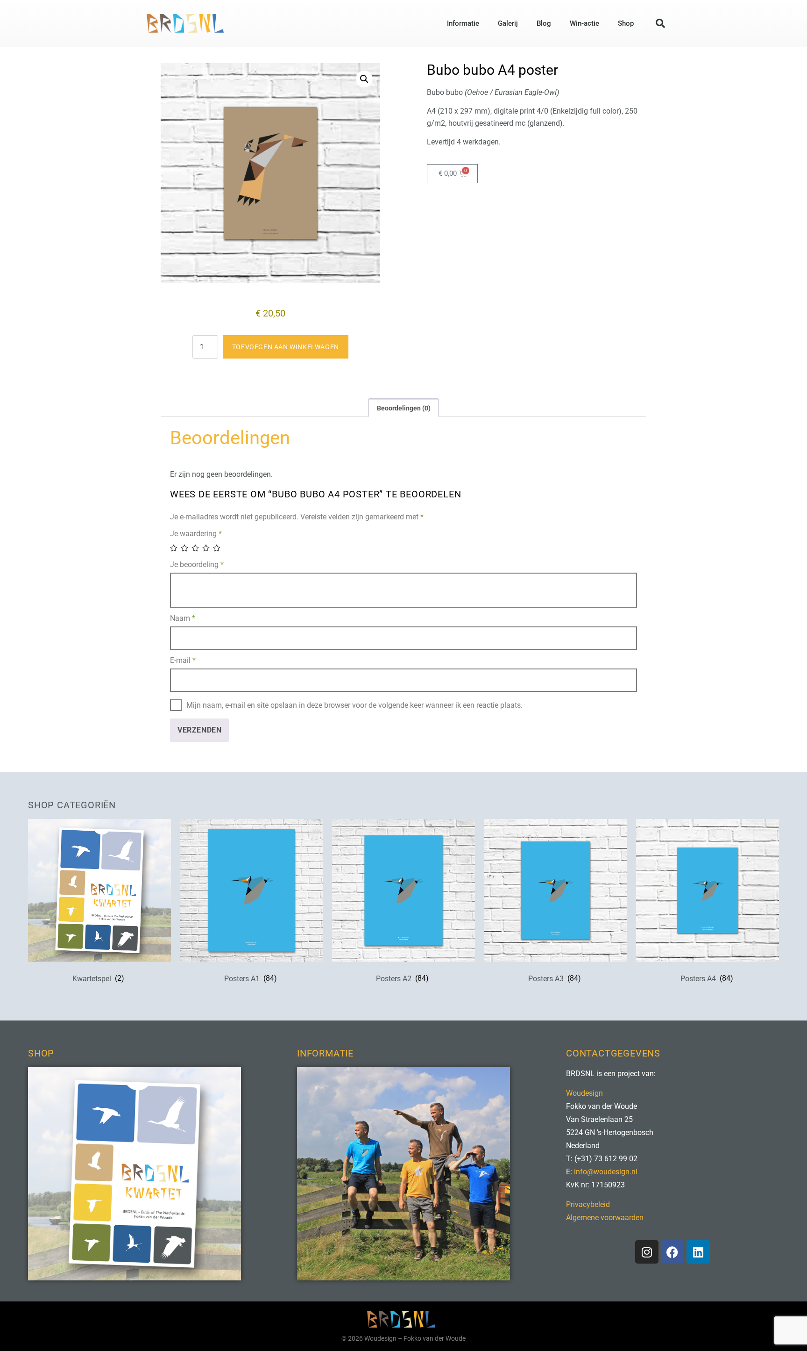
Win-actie (584, 23)
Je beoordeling (197, 564)
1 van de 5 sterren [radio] (174, 548)
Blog (544, 23)
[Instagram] (646, 1252)
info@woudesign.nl (605, 1171)
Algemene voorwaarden (605, 1217)
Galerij (508, 23)
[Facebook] (672, 1252)
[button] (660, 23)
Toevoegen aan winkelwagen (285, 347)
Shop (626, 23)
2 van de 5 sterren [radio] (185, 548)
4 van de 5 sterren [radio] (206, 548)
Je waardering (196, 533)
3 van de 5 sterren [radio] (195, 548)
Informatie (463, 23)
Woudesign (584, 1093)
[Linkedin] (698, 1252)
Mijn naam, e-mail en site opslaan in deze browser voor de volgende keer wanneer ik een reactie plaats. (354, 705)
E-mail (183, 660)
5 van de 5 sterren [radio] (217, 548)
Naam (182, 618)
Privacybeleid (588, 1204)
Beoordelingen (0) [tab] (404, 408)
